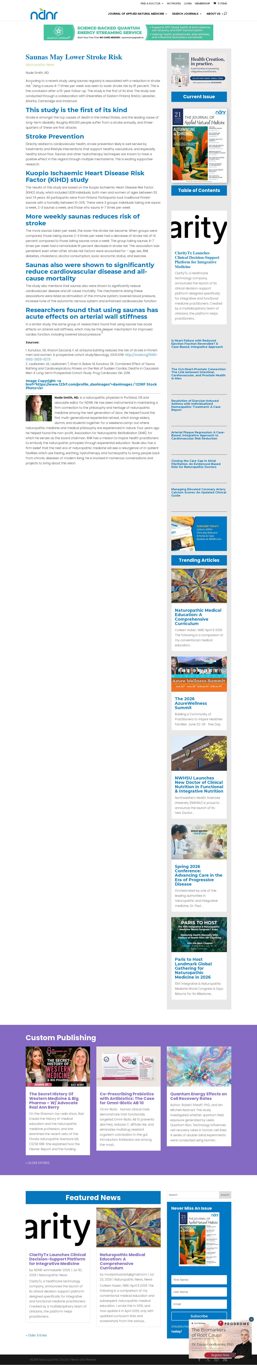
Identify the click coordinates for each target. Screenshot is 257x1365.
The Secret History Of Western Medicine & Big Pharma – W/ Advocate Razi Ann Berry (53, 1100)
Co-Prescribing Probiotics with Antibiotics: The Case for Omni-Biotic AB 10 (127, 1098)
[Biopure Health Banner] (199, 86)
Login (188, 3)
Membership (202, 3)
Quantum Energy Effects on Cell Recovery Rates (198, 1096)
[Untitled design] (199, 550)
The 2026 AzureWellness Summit (191, 703)
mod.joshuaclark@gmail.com (125, 1274)
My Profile (174, 3)
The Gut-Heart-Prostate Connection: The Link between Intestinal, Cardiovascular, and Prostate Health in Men (198, 374)
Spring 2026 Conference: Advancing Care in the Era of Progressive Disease (198, 875)
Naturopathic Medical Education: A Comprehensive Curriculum (198, 617)
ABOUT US (213, 14)
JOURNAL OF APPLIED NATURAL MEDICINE (136, 14)
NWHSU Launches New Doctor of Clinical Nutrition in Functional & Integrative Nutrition (199, 785)
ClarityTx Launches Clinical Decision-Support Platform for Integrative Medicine (197, 259)
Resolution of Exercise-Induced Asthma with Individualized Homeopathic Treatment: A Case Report (196, 405)
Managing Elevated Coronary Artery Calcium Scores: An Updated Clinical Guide (198, 492)
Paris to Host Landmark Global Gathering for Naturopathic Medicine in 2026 (193, 968)
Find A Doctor (150, 3)
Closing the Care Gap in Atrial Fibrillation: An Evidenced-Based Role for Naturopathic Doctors (196, 464)
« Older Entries (37, 1163)
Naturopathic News (40, 65)
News (148, 1279)
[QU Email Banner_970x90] (128, 39)
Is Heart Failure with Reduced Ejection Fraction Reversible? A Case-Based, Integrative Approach (197, 343)
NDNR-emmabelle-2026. (52, 1270)
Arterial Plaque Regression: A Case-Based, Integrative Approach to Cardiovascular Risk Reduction (198, 435)
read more (187, 354)
